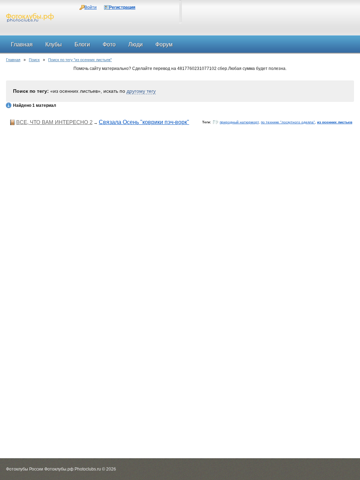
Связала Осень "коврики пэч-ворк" (144, 122)
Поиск (34, 60)
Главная (13, 60)
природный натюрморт (239, 122)
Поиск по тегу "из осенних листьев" (80, 60)
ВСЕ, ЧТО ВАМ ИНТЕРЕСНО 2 (54, 122)
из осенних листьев (334, 122)
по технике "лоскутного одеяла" (288, 122)
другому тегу (141, 91)
